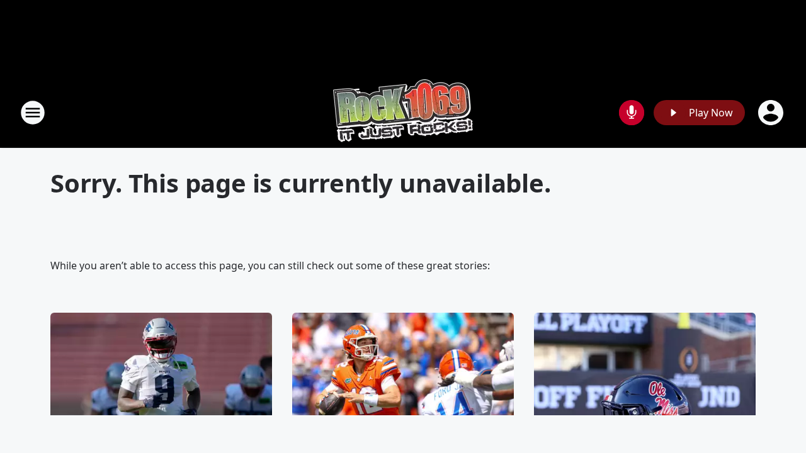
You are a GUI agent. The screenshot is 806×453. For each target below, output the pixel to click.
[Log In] (772, 112)
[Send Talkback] (631, 112)
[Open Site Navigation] (32, 112)
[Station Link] (403, 112)
